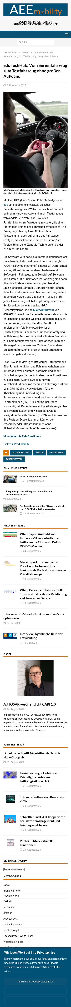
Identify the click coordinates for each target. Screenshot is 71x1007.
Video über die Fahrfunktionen (22, 436)
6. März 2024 (14, 498)
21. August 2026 (15, 762)
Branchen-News (12, 890)
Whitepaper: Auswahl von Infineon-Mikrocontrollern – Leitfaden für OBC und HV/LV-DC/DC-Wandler (40, 540)
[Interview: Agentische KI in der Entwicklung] (10, 636)
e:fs (5, 204)
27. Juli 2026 (14, 623)
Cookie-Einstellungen (35, 991)
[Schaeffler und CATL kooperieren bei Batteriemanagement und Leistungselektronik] (10, 819)
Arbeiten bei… (10, 918)
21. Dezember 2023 (33, 480)
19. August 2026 (32, 579)
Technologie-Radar (13, 924)
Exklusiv (7, 901)
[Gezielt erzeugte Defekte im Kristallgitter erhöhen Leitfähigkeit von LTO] (10, 775)
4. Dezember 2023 (16, 85)
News (7, 653)
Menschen (8, 907)
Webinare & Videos (13, 941)
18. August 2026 (32, 603)
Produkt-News (11, 895)
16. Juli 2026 (30, 642)
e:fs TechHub (56, 452)
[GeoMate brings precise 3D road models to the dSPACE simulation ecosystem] (10, 508)
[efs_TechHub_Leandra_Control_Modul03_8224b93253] (35, 185)
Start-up (7, 913)
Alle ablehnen (35, 1000)
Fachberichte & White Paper (18, 936)
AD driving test (20, 452)
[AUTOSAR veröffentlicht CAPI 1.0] (35, 678)
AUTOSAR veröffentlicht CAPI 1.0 (29, 704)
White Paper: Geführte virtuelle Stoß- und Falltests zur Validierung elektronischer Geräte (43, 594)
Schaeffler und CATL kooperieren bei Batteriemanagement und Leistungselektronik (42, 821)
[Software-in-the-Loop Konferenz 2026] (10, 799)
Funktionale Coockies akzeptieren (35, 981)
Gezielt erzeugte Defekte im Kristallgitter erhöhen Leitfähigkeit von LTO (39, 777)
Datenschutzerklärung (24, 971)
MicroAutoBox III (43, 310)
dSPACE (39, 452)
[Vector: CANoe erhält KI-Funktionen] (10, 843)
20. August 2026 (32, 806)
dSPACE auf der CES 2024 (34, 476)
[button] (66, 34)
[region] (35, 977)
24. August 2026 (32, 551)
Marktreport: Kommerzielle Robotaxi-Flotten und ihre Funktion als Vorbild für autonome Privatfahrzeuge (43, 568)
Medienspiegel (14, 525)
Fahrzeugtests (14, 459)
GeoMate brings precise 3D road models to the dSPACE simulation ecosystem (42, 508)
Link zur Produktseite (16, 444)
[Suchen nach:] (35, 42)
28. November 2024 (33, 513)
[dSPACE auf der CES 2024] (10, 479)
